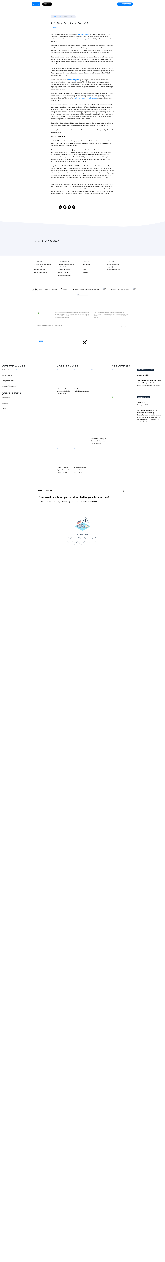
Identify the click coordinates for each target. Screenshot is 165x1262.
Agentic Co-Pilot (38, 267)
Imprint (127, 327)
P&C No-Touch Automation (66, 264)
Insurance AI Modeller (40, 272)
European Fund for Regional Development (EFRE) (112, 312)
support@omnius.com (113, 267)
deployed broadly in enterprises (85, 98)
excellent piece (83, 34)
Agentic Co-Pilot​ (63, 272)
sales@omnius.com (113, 264)
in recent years (73, 80)
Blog (60, 16)
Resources (85, 267)
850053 (67, 317)
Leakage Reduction (39, 269)
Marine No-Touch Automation (67, 267)
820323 (63, 317)
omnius (55, 28)
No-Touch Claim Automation (42, 264)
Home (54, 16)
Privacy (123, 327)
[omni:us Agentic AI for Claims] (36, 4)
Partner (84, 269)
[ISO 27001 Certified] (82, 299)
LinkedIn (85, 272)
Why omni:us (86, 264)
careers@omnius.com (113, 269)
